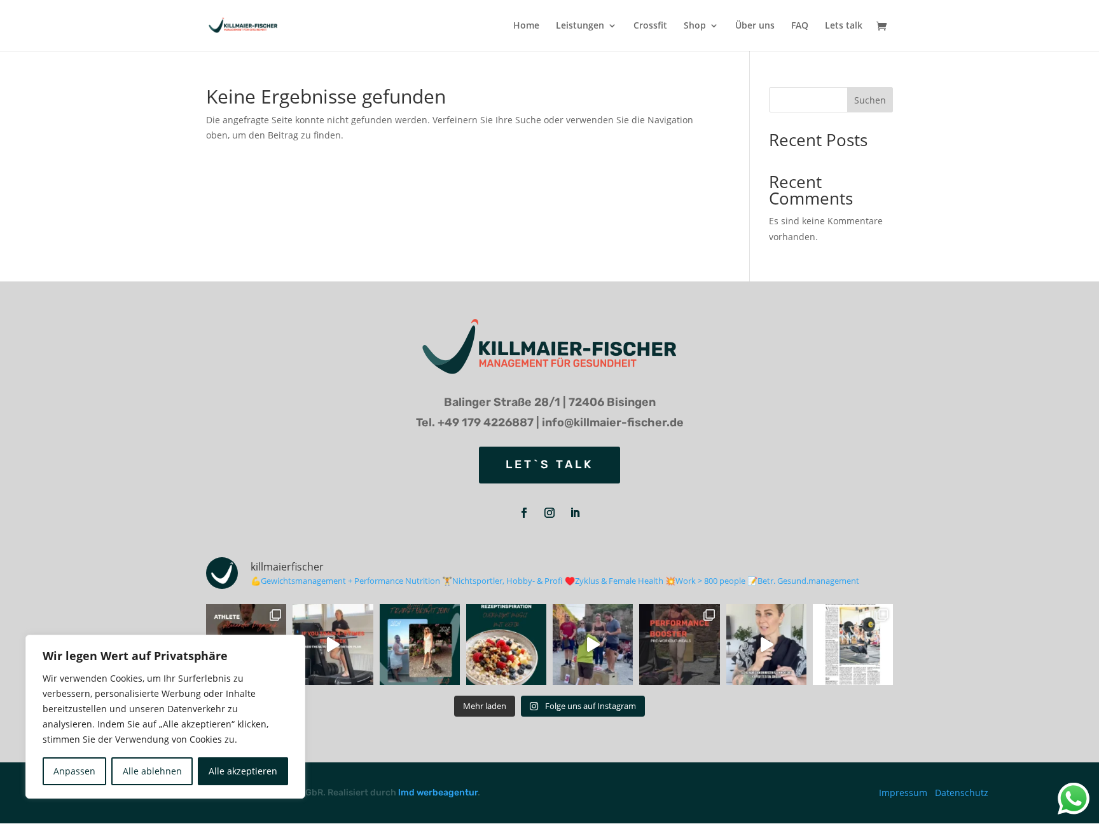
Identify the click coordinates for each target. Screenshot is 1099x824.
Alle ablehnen (152, 771)
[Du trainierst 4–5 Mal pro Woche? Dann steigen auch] (333, 644)
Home (526, 26)
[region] (165, 717)
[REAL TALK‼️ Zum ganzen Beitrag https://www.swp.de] (853, 644)
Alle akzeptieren (243, 771)
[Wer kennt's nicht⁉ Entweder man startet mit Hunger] (679, 644)
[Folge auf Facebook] (524, 513)
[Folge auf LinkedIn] (575, 513)
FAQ (799, 26)
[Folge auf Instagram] (549, 513)
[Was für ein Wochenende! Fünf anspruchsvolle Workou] (593, 644)
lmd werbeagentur (438, 792)
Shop (695, 26)
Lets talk (843, 26)
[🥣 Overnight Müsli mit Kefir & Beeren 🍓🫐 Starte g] (506, 644)
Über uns (755, 26)
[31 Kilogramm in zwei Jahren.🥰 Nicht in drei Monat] (420, 644)
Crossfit (650, 26)
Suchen (870, 100)
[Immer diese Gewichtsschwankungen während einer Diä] (766, 644)
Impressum (903, 793)
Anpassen (74, 771)
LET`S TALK (549, 464)
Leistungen (580, 26)
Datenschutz (961, 793)
